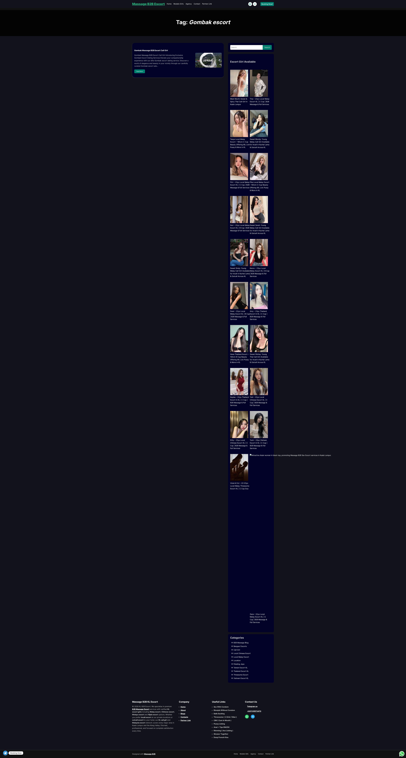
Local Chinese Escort (242, 653)
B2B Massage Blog (241, 643)
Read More (139, 71)
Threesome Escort (241, 675)
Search (267, 47)
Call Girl (237, 650)
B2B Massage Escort (140, 709)
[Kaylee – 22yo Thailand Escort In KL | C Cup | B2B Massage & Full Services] (239, 382)
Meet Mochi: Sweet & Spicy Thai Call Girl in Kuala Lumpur (238, 101)
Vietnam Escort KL (241, 678)
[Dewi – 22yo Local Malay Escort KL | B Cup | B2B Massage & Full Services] (239, 296)
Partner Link (186, 720)
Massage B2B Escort (148, 4)
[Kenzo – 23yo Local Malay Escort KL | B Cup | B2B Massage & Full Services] (259, 253)
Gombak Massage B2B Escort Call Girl (151, 50)
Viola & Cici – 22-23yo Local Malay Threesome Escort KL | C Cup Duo (239, 486)
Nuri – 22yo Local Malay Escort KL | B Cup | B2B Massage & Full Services (240, 228)
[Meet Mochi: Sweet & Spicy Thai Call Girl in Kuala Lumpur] (239, 84)
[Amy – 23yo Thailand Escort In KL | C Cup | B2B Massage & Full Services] (259, 296)
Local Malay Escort (241, 657)
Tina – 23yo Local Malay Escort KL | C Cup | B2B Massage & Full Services (259, 101)
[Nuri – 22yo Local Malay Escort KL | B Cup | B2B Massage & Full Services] (239, 210)
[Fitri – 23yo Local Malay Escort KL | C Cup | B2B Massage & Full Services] (239, 167)
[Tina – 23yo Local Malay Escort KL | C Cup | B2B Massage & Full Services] (259, 84)
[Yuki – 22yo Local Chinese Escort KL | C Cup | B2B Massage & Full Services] (259, 382)
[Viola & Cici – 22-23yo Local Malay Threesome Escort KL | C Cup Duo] (239, 468)
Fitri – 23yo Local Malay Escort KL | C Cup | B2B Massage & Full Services (239, 185)
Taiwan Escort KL (241, 668)
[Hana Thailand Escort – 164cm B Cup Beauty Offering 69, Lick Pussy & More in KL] (239, 339)
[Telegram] (5, 753)
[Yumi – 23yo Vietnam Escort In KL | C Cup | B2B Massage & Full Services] (259, 425)
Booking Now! (267, 4)
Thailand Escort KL (241, 671)
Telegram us (252, 706)
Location (237, 660)
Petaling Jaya (239, 664)
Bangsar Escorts (240, 646)
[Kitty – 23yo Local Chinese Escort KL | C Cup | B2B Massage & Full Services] (239, 425)
